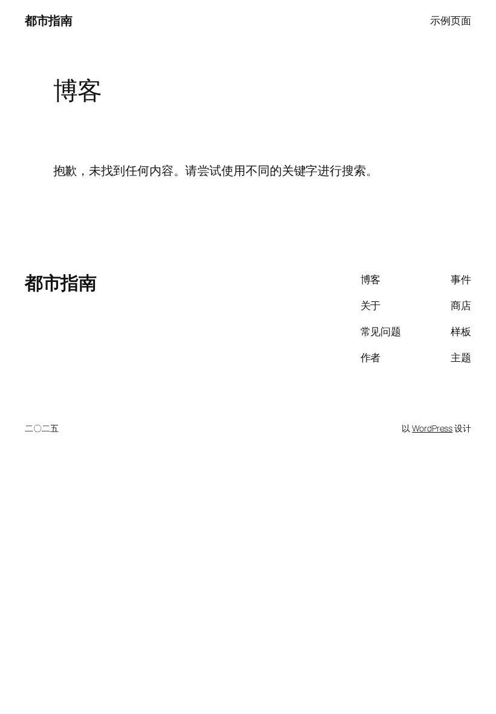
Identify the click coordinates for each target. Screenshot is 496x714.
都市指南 (48, 20)
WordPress (432, 428)
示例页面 (450, 20)
